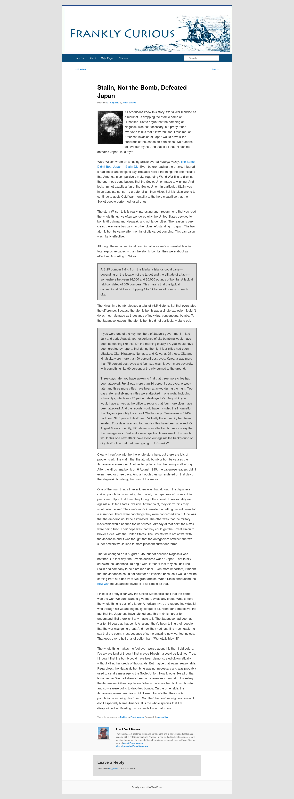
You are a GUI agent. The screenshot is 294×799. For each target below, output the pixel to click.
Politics (123, 717)
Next (215, 69)
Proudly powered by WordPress (147, 787)
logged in (113, 768)
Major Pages (107, 58)
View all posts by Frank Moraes (132, 746)
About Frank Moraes (133, 743)
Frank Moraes (129, 102)
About (93, 58)
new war (103, 583)
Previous (80, 69)
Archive (80, 58)
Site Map (123, 58)
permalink (163, 717)
